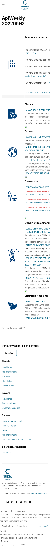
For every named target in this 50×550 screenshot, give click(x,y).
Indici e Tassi (8, 385)
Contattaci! (9, 353)
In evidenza (7, 367)
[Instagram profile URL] (25, 503)
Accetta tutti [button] (7, 526)
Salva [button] (22, 544)
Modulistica (7, 381)
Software (6, 376)
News (4, 430)
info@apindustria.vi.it (39, 493)
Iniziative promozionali (12, 421)
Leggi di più (43, 526)
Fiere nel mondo (9, 426)
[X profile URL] (21, 503)
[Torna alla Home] (25, 5)
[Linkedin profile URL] (12, 503)
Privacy (16, 488)
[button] (3, 5)
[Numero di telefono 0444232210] (3, 503)
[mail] (7, 503)
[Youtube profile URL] (30, 503)
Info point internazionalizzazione (16, 439)
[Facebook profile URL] (16, 503)
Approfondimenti (9, 372)
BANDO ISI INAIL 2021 (36, 302)
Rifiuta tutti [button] (22, 526)
